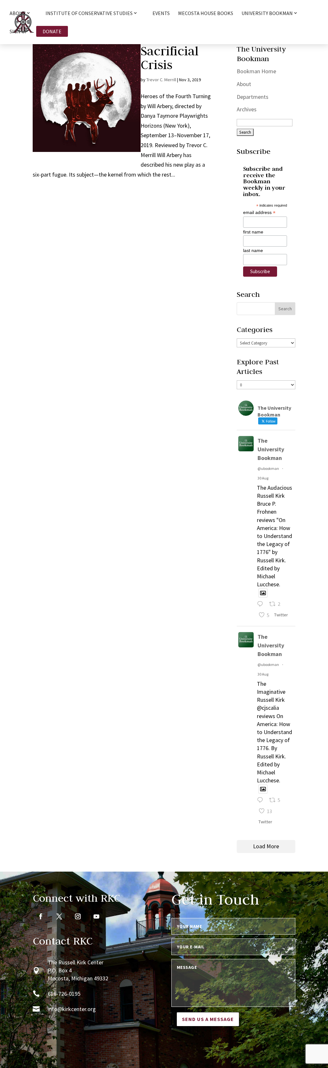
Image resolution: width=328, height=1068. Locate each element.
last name (253, 250)
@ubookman (268, 468)
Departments (252, 96)
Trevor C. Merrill (161, 80)
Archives (247, 109)
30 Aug (263, 478)
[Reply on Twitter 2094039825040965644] (261, 800)
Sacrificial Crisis (170, 58)
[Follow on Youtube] (96, 916)
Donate (52, 31)
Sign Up (19, 32)
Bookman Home (256, 71)
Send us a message (208, 1019)
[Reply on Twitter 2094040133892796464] (261, 604)
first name (253, 231)
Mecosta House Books (205, 13)
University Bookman (267, 13)
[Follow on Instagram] (78, 916)
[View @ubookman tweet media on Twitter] (262, 593)
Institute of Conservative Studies (89, 13)
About (244, 84)
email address (259, 213)
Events (161, 13)
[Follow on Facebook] (41, 916)
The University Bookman (271, 449)
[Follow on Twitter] (59, 916)
